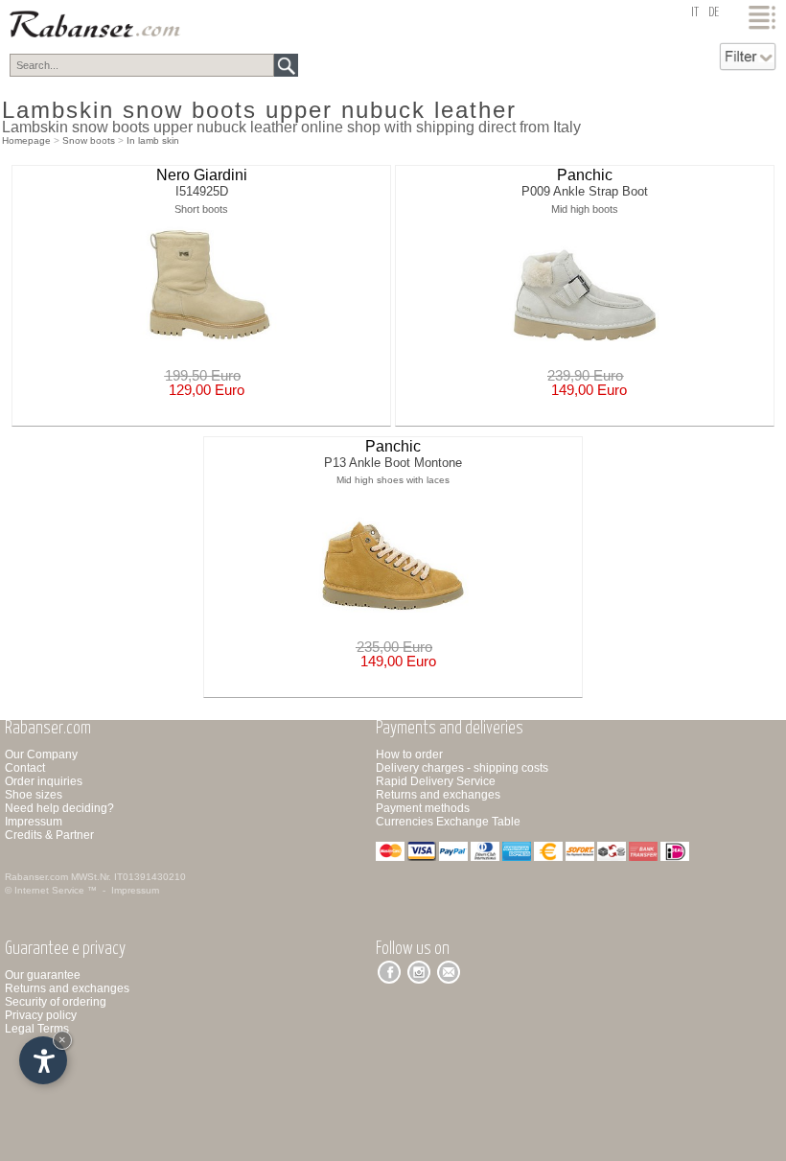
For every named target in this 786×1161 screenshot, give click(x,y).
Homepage (26, 140)
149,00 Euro (585, 390)
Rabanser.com (36, 876)
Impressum (33, 821)
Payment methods (423, 808)
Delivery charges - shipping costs (462, 768)
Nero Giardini (201, 175)
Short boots (201, 209)
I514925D (201, 191)
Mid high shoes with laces (393, 480)
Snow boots (88, 140)
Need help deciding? (59, 808)
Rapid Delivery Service (436, 781)
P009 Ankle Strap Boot (584, 191)
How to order (409, 754)
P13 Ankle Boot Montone (393, 462)
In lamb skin (153, 140)
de (713, 13)
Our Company (41, 754)
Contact (25, 768)
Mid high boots (584, 209)
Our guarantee (43, 975)
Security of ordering (55, 1002)
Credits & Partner (49, 835)
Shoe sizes (33, 794)
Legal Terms (37, 1028)
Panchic (585, 175)
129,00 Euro (202, 390)
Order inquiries (43, 781)
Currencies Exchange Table (448, 821)
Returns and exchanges (438, 794)
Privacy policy (41, 1015)
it (695, 13)
